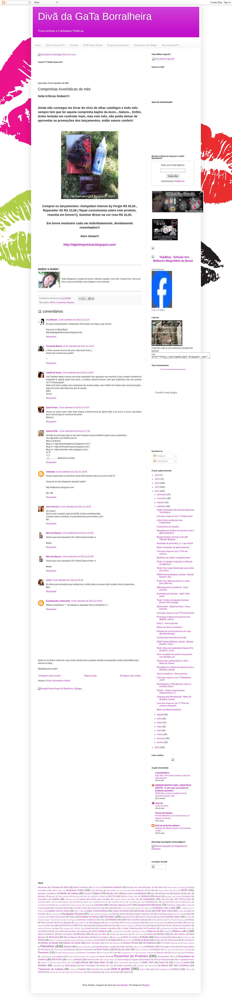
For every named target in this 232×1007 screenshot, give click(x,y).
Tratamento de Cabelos (51, 969)
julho (159, 718)
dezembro (162, 494)
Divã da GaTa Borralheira (95, 16)
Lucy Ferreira (52, 507)
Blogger (145, 985)
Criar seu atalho (158, 310)
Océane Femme (130, 943)
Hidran (189, 923)
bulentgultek (122, 985)
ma (123, 931)
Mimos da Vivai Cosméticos (169, 627)
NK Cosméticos (187, 940)
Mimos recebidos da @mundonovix (173, 547)
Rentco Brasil (104, 956)
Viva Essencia (78, 972)
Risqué (78, 959)
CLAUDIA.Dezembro (80, 902)
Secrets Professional (162, 960)
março (160, 734)
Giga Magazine (95, 923)
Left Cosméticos (149, 928)
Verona (188, 969)
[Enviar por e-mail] (80, 298)
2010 (157, 747)
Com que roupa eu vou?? (120, 905)
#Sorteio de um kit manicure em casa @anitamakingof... (174, 632)
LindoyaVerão (165, 928)
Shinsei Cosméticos (48, 962)
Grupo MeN (139, 923)
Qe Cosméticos (187, 953)
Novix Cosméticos (93, 943)
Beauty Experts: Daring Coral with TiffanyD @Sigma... (172, 538)
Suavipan (140, 965)
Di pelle (181, 911)
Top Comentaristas (167, 369)
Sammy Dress (108, 960)
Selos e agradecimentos (184, 960)
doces (92, 914)
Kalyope (153, 925)
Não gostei (71, 940)
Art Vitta (151, 890)
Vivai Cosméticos (94, 972)
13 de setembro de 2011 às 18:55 (75, 507)
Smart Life (163, 962)
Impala (89, 925)
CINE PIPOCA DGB (182, 899)
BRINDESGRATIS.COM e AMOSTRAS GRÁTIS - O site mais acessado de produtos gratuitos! (173, 788)
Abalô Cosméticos (81, 887)
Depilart (116, 911)
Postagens (161, 456)
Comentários (162, 461)
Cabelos (56, 899)
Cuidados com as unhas (57, 911)
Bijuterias (142, 893)
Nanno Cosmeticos (56, 940)
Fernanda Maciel (54, 346)
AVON (52, 302)
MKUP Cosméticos (131, 937)
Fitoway (191, 920)
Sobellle (177, 962)
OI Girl (163, 943)
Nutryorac (116, 943)
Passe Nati (124, 947)
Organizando (175, 943)
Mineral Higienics (71, 937)
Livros (57, 931)
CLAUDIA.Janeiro (118, 902)
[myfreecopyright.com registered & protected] (173, 849)
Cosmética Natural (62, 908)
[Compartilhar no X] (86, 298)
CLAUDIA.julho (135, 902)
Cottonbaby (113, 908)
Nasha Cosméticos (86, 940)
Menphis (149, 934)
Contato (74, 45)
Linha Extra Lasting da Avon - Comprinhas (170, 521)
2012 (157, 487)
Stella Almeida (70, 965)
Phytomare (70, 950)
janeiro (160, 742)
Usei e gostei (120, 969)
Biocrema (166, 893)
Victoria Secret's (55, 972)
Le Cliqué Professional (130, 928)
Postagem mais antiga (130, 676)
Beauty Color (112, 893)
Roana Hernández (164, 813)
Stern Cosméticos (88, 965)
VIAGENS (42, 972)
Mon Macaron (186, 937)
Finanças (181, 920)
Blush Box (87, 896)
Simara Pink (52, 431)
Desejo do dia (144, 911)
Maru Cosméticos (65, 934)
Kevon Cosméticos (183, 925)
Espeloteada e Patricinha (58, 601)
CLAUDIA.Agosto (61, 902)
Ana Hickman (97, 890)
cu (148, 908)
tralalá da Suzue (53, 372)
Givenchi (108, 923)
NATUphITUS (102, 940)
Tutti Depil (95, 969)
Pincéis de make (122, 949)
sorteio (186, 962)
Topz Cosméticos (181, 965)
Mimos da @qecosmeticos (169, 709)
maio (159, 726)
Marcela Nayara (53, 533)
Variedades (163, 969)
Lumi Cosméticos (99, 931)
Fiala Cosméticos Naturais (137, 920)
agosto (160, 714)
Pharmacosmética (186, 947)
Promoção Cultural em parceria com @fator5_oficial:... (173, 618)
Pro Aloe (103, 953)
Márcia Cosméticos (46, 934)
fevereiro (161, 738)
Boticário (145, 896)
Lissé (40, 931)
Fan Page (70, 920)
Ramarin (48, 956)
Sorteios (42, 965)
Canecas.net (70, 899)
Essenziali (160, 917)
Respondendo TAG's (166, 956)
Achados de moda (134, 887)
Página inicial (90, 676)
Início (38, 45)
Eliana (188, 914)
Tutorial (82, 969)
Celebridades (149, 899)
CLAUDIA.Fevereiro (100, 902)
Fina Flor (170, 920)
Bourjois (158, 896)
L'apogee (66, 928)
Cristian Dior (139, 908)
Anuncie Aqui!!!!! (170, 45)
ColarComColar (76, 905)
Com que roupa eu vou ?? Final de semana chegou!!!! (173, 704)
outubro (161, 502)
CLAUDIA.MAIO (168, 902)
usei (105, 969)
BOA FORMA (99, 896)
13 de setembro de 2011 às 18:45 (71, 472)
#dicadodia (42, 887)
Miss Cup (116, 937)
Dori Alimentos (103, 914)
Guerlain (151, 923)
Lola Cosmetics (70, 931)
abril (159, 730)
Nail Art (41, 940)
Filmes (161, 920)
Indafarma (100, 925)
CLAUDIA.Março (185, 902)
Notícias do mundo (72, 943)
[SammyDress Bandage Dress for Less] (57, 54)
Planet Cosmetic (141, 950)
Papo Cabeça (188, 943)
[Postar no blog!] (83, 298)
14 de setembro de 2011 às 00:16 (67, 580)
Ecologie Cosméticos (141, 914)
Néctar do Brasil (142, 940)
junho (160, 722)
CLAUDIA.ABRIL (44, 902)
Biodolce (176, 893)
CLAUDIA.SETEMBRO (47, 905)
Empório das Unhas (57, 917)
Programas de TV (128, 953)
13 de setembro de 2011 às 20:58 (78, 533)
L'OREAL (77, 928)
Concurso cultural (174, 905)
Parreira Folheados (84, 947)
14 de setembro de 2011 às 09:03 (86, 601)
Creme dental (126, 908)
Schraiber (146, 960)
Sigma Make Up (101, 962)
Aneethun (124, 890)
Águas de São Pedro (154, 887)
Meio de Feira (137, 934)
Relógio (70, 956)
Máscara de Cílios (98, 934)
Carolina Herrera (120, 899)
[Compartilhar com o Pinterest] (93, 298)
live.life (48, 931)
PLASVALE (155, 950)
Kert (170, 925)
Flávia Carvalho (47, 923)
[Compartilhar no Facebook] (89, 298)
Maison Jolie (139, 931)
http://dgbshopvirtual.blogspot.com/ (90, 244)
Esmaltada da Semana (89, 917)
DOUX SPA (124, 914)
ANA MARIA (111, 890)
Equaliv (72, 917)
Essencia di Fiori (128, 917)
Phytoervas (58, 950)
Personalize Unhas (168, 947)
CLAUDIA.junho (151, 902)
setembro (161, 506)
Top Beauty (162, 965)
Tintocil (151, 965)
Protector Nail (162, 953)
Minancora (54, 937)
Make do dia (153, 931)
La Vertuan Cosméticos (107, 928)
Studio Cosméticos (125, 965)
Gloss (117, 923)
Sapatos (135, 960)
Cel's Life (135, 899)
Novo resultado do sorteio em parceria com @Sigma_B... (174, 655)
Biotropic (41, 896)
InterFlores (112, 925)
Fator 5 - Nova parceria (167, 623)
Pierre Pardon (103, 949)
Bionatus (187, 893)
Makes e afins (180, 931)
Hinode (40, 925)
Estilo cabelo (174, 917)
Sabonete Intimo (93, 960)
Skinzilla (135, 962)
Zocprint (126, 972)
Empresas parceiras (118, 45)
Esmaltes (109, 916)
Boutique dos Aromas (173, 896)
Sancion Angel (123, 960)
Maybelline (124, 934)
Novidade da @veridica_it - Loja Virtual (175, 543)
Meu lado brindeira (177, 934)
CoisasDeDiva (162, 773)
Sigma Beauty (81, 962)
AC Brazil (96, 887)
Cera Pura (165, 899)
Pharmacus (45, 950)
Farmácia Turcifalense (87, 920)
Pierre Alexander (86, 950)
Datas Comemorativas (97, 911)
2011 (157, 491)
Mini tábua (85, 937)
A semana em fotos (59, 887)
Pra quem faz (169, 950)
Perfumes (150, 946)
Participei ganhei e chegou (106, 947)
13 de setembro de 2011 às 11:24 (74, 320)
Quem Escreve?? (55, 45)
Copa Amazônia (44, 908)
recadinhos (59, 956)
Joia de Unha (141, 925)
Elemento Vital (177, 914)
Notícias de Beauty (49, 943)
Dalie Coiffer (79, 911)
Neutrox (157, 940)
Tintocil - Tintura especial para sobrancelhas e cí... (171, 691)
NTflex (106, 943)
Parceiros (47, 946)
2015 (157, 475)
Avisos (174, 890)
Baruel (87, 893)
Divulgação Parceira (73, 913)
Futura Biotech (80, 923)
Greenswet (127, 923)
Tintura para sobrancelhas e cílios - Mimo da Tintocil (173, 662)
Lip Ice (189, 928)
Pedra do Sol (138, 947)
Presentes (43, 952)
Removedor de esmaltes (86, 956)
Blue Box (76, 896)
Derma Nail (127, 911)
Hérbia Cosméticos (175, 923)
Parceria (68, 946)
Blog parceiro (64, 896)
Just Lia (159, 803)
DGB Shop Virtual (92, 45)
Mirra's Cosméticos (101, 937)
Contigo (188, 905)
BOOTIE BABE (114, 896)
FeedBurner (179, 181)
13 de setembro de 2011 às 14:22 (78, 346)
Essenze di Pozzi (146, 917)
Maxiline (113, 934)
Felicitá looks (115, 920)
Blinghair (52, 896)
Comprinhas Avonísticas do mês (171, 637)
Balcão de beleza (69, 893)
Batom (96, 893)
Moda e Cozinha (161, 937)
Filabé (153, 920)
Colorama (99, 905)
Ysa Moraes (52, 320)
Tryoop (72, 969)
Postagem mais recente (49, 676)
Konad (49, 928)
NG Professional (171, 940)
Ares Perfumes (137, 890)
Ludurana (84, 931)
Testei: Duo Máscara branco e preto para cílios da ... (173, 582)
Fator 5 (103, 920)
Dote (114, 914)
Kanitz (162, 925)
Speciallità (57, 965)
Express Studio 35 (45, 920)
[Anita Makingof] (162, 307)
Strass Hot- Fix (106, 965)
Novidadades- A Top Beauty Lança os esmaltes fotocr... (174, 685)
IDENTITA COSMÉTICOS (72, 925)
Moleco (174, 937)
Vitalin (67, 972)
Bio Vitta (154, 893)
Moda (145, 937)
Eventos (188, 917)
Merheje (161, 934)
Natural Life (126, 940)
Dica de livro (54, 914)
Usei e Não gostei (147, 969)
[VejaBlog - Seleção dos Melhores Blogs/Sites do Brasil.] (173, 258)
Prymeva (174, 953)
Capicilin (82, 899)
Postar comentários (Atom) (58, 680)
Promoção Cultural (145, 953)
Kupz (57, 928)
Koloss (40, 928)
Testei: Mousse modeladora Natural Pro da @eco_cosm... (175, 649)
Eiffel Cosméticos (161, 914)
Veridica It (176, 969)
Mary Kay (81, 934)
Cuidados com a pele (164, 907)
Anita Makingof (158, 269)
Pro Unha (114, 953)
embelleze (42, 917)
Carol (48, 580)
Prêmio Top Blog (185, 950)
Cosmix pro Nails (98, 908)
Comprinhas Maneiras (65, 302)
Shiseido (63, 962)
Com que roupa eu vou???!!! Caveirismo (175, 613)
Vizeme (107, 972)
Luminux (115, 931)
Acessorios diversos (112, 887)
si (71, 962)
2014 (157, 479)
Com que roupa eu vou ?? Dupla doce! (175, 516)
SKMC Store (148, 962)
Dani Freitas (52, 407)
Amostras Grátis (75, 890)
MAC (129, 931)
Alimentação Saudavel (176, 887)
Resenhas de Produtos (131, 956)
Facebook (59, 920)
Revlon (69, 960)
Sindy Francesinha (121, 962)
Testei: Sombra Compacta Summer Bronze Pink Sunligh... (173, 601)
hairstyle (161, 923)
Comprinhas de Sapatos (168, 527)
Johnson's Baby (126, 925)
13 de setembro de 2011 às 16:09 (78, 372)
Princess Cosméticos (87, 953)
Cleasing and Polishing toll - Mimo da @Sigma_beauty (174, 698)
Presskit (59, 953)
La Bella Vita (89, 928)
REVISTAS (57, 959)
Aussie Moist (163, 890)
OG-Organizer (149, 943)
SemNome (182, 369)
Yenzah (116, 972)
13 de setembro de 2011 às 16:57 (74, 407)
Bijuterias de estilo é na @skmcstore (173, 558)
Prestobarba (70, 953)
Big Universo (128, 893)
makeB (166, 931)
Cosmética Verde (80, 908)
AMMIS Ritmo (57, 890)
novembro (162, 498)
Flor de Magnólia (64, 923)
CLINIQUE (63, 905)
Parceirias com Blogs (145, 45)
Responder (51, 336)
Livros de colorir (161, 806)
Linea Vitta (178, 928)
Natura (114, 940)
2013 (157, 483)
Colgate (88, 905)
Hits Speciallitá (52, 925)
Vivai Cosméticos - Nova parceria (172, 674)
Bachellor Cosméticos (47, 893)
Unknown (50, 472)
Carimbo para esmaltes (100, 899)
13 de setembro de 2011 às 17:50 (74, 431)
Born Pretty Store (131, 896)
